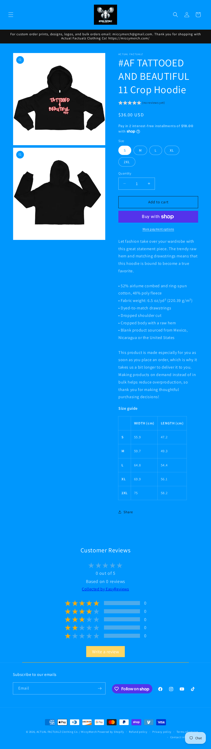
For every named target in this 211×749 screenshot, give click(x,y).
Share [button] (128, 512)
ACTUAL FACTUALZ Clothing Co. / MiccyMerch (67, 732)
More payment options (158, 229)
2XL (127, 162)
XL (172, 150)
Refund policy (138, 732)
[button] (10, 14)
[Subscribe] (99, 688)
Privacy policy (161, 732)
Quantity (124, 173)
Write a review (105, 652)
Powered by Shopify (111, 732)
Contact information (184, 737)
